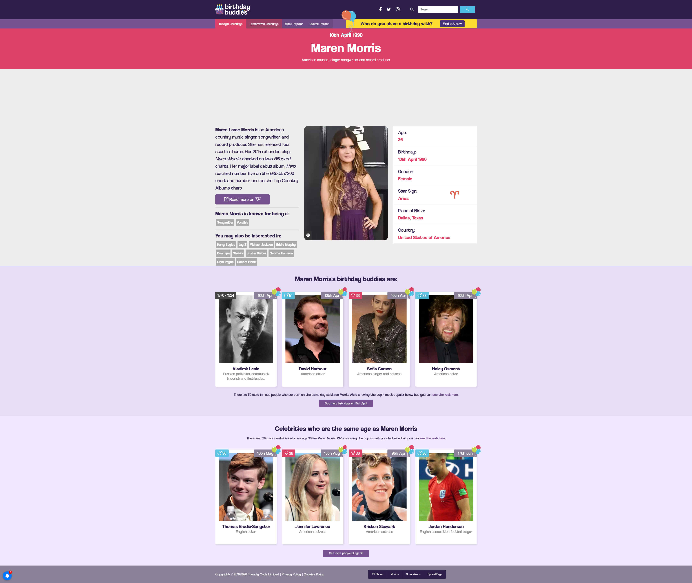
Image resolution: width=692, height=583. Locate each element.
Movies (395, 574)
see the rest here (445, 395)
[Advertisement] (346, 96)
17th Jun (465, 453)
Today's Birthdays (231, 24)
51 (290, 295)
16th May (265, 453)
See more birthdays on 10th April (346, 403)
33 (358, 295)
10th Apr (265, 295)
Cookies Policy (314, 574)
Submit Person (319, 24)
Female (405, 178)
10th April (407, 159)
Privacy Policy (291, 574)
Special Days (435, 574)
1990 (422, 159)
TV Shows (377, 574)
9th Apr (398, 453)
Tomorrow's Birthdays (264, 24)
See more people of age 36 (346, 553)
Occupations (413, 574)
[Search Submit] (467, 9)
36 (400, 139)
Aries (403, 198)
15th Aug (332, 453)
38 (424, 295)
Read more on (241, 199)
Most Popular (294, 24)
